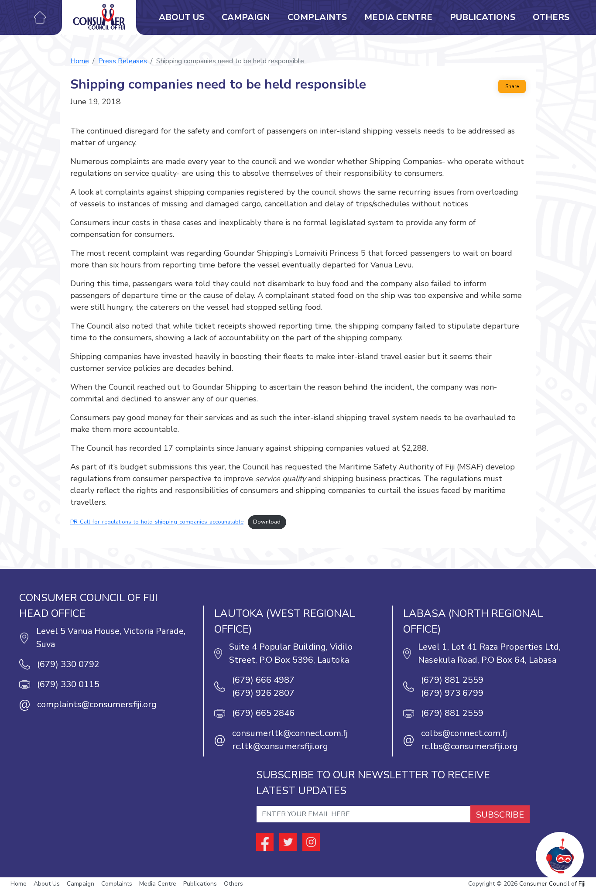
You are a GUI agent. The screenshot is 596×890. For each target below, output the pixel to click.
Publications (482, 17)
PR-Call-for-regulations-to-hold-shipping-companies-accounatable (156, 522)
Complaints (317, 17)
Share (512, 86)
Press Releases (122, 61)
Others (551, 17)
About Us (181, 17)
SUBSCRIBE (500, 815)
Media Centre (398, 17)
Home (79, 61)
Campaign (246, 17)
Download (267, 522)
